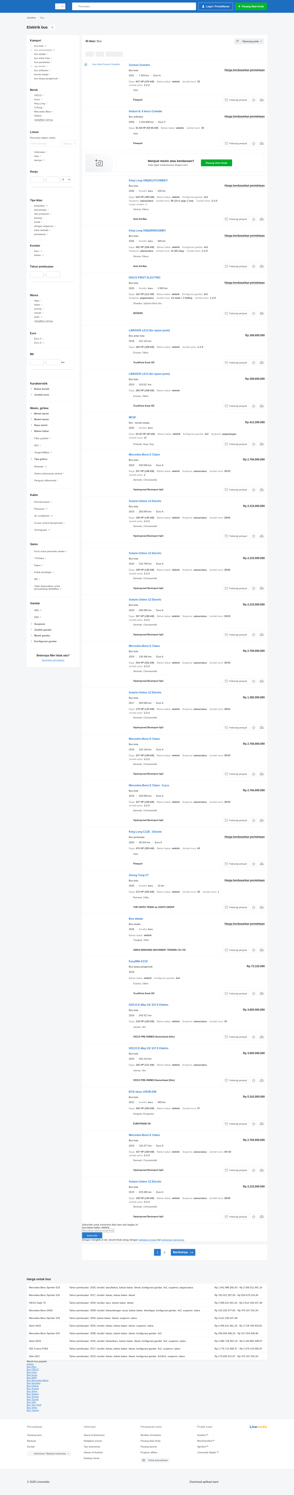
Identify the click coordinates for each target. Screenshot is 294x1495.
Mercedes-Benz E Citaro (144, 454)
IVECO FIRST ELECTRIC (145, 277)
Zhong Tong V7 (139, 875)
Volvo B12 (34, 1356)
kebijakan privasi (148, 1239)
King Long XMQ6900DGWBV (147, 230)
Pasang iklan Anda (216, 163)
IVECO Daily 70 (37, 1302)
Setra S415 (35, 1325)
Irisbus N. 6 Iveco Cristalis (145, 111)
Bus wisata (136, 918)
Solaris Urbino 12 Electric (145, 501)
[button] (253, 100)
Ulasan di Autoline (93, 1452)
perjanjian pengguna (173, 1239)
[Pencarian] (75, 6)
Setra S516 (35, 1341)
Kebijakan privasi (93, 1440)
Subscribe (92, 1235)
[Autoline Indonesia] (39, 6)
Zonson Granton (139, 65)
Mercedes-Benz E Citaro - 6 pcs (149, 785)
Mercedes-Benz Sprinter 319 (44, 1318)
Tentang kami (34, 1435)
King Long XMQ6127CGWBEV (148, 180)
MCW (132, 417)
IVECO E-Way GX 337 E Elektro (148, 1004)
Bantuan (31, 1440)
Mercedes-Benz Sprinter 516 (44, 1295)
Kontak (31, 1446)
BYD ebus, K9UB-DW (142, 1091)
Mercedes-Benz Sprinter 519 (44, 1287)
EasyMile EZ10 (138, 961)
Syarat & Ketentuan (94, 1435)
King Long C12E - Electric (145, 831)
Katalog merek (91, 1458)
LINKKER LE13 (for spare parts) (149, 330)
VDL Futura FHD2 (38, 1348)
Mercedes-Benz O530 (41, 1310)
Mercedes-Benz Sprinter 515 (44, 1333)
